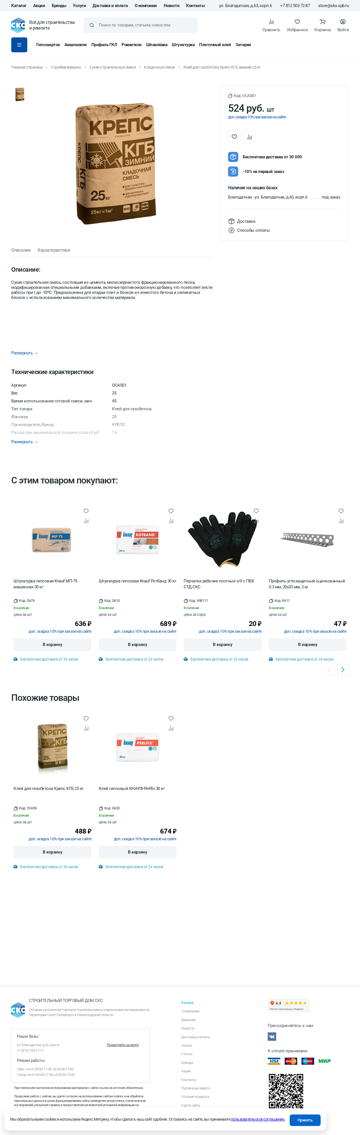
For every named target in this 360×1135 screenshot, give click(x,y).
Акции (39, 5)
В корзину (52, 644)
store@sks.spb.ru (333, 6)
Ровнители (132, 44)
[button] (242, 96)
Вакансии (188, 1020)
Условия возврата (195, 1097)
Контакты (195, 5)
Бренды (59, 5)
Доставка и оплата (110, 5)
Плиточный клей (215, 44)
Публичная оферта (195, 1088)
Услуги (79, 5)
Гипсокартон (48, 44)
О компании (146, 5)
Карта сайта (190, 1105)
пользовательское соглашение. (258, 1119)
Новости (172, 5)
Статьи (186, 1054)
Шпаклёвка (157, 44)
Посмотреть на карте (123, 1045)
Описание (21, 250)
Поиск (92, 25)
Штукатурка (183, 44)
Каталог (18, 5)
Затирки (243, 44)
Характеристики (53, 250)
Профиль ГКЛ (104, 44)
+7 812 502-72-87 (295, 6)
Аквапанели (75, 44)
